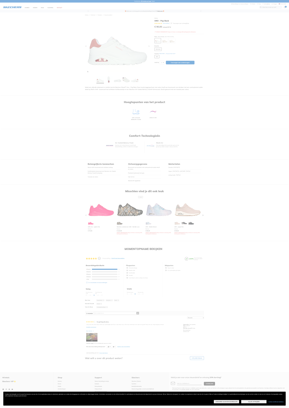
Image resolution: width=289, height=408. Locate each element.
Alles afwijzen (253, 402)
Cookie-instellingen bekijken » (276, 401)
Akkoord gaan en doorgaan (226, 402)
